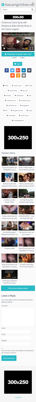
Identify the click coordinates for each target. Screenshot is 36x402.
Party (6, 85)
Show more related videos (18, 288)
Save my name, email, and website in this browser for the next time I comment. (17, 351)
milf (6, 110)
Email (3, 334)
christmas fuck (11, 100)
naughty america (17, 110)
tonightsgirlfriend (18, 120)
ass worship (13, 90)
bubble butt (19, 95)
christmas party (25, 100)
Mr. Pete (29, 85)
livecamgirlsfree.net (19, 4)
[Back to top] (32, 398)
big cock (25, 90)
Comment (4, 306)
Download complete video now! (19, 54)
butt (30, 95)
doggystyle (25, 105)
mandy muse (17, 85)
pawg (30, 110)
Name (3, 328)
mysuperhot (18, 397)
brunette (8, 95)
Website (4, 340)
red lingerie (11, 115)
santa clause (25, 115)
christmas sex (12, 105)
